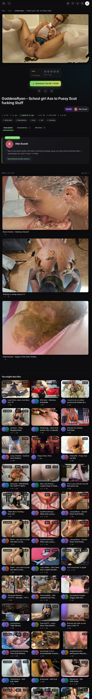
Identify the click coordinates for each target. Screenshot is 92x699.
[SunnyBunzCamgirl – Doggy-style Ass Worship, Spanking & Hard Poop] (75, 588)
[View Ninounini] (6, 485)
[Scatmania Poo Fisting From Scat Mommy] (16, 644)
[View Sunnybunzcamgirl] (66, 596)
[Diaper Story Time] (45, 448)
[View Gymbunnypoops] (36, 513)
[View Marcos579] (36, 624)
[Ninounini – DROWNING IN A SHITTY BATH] (16, 477)
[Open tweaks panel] (82, 3)
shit (42, 120)
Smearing (52, 120)
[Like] (45, 90)
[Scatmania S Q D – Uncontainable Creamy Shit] (45, 644)
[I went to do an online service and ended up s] (75, 393)
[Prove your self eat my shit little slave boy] (75, 477)
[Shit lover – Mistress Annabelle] (45, 393)
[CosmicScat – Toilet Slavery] (16, 616)
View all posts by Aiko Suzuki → (18, 159)
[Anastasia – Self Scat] (45, 671)
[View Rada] (6, 540)
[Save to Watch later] (27, 383)
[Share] (39, 90)
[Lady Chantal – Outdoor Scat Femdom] (16, 449)
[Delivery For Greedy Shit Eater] (75, 421)
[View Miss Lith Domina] (36, 485)
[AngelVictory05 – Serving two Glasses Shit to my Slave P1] (75, 644)
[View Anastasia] (36, 680)
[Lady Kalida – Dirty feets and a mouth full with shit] (45, 560)
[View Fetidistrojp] (36, 429)
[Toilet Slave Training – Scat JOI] (16, 505)
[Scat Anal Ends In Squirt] (75, 559)
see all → (85, 173)
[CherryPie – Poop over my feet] (75, 449)
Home (3, 11)
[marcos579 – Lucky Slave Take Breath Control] (45, 616)
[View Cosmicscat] (6, 624)
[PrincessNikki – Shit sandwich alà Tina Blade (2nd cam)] (45, 588)
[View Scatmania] (6, 652)
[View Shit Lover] (36, 401)
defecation (8, 120)
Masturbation (22, 120)
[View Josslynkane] (66, 513)
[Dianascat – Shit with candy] (75, 672)
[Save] (51, 90)
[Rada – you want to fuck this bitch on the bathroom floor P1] (16, 533)
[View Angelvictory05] (66, 652)
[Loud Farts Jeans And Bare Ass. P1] (16, 393)
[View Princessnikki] (36, 596)
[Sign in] (87, 3)
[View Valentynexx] (6, 680)
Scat (10, 11)
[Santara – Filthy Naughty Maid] (16, 421)
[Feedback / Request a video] (73, 3)
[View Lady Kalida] (36, 568)
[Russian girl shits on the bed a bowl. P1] (75, 616)
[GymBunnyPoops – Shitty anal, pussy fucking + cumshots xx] (45, 505)
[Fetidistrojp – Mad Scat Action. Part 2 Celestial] (45, 421)
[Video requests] (68, 3)
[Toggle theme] (77, 3)
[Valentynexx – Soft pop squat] (16, 672)
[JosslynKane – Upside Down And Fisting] (75, 505)
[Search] (9, 3)
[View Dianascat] (66, 680)
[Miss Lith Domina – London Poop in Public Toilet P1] (45, 477)
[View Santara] (6, 429)
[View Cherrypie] (66, 457)
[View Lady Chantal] (6, 457)
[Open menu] (3, 3)
